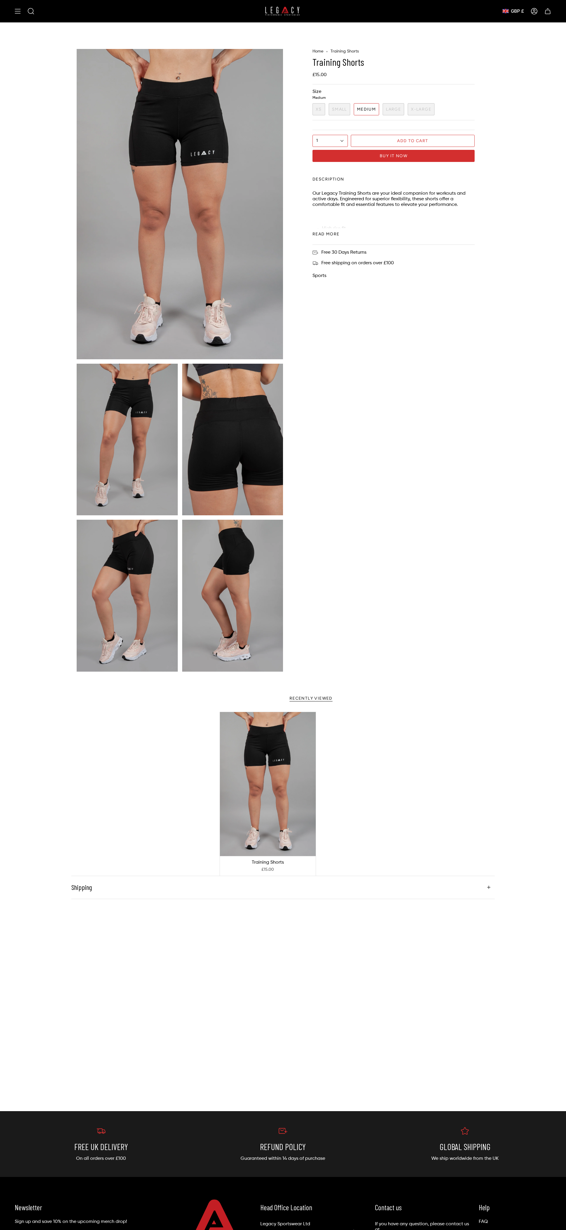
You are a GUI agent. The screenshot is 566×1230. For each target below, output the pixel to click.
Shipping (81, 887)
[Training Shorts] (268, 784)
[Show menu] (18, 11)
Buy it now (393, 155)
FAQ (483, 1221)
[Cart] (548, 11)
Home (317, 51)
